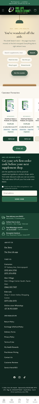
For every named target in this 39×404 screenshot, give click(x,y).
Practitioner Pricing (11, 352)
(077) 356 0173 (10, 301)
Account (35, 402)
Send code (19, 199)
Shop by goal (13, 65)
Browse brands (25, 65)
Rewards (12, 402)
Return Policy (9, 322)
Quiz (19, 402)
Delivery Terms (9, 332)
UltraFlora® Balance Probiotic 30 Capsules (26, 119)
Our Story (8, 247)
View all (19, 148)
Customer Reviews (11, 362)
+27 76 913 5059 (11, 229)
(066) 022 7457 (10, 287)
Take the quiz (26, 60)
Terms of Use (9, 342)
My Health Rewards (11, 347)
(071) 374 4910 (10, 273)
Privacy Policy (9, 337)
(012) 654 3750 (10, 270)
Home (4, 402)
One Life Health (12, 387)
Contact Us (8, 357)
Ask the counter (19, 73)
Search (32, 53)
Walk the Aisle (13, 60)
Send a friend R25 (11, 368)
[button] (2, 10)
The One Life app (11, 252)
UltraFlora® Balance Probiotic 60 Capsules (10, 119)
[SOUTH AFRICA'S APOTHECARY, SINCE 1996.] (18, 10)
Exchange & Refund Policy (13, 327)
